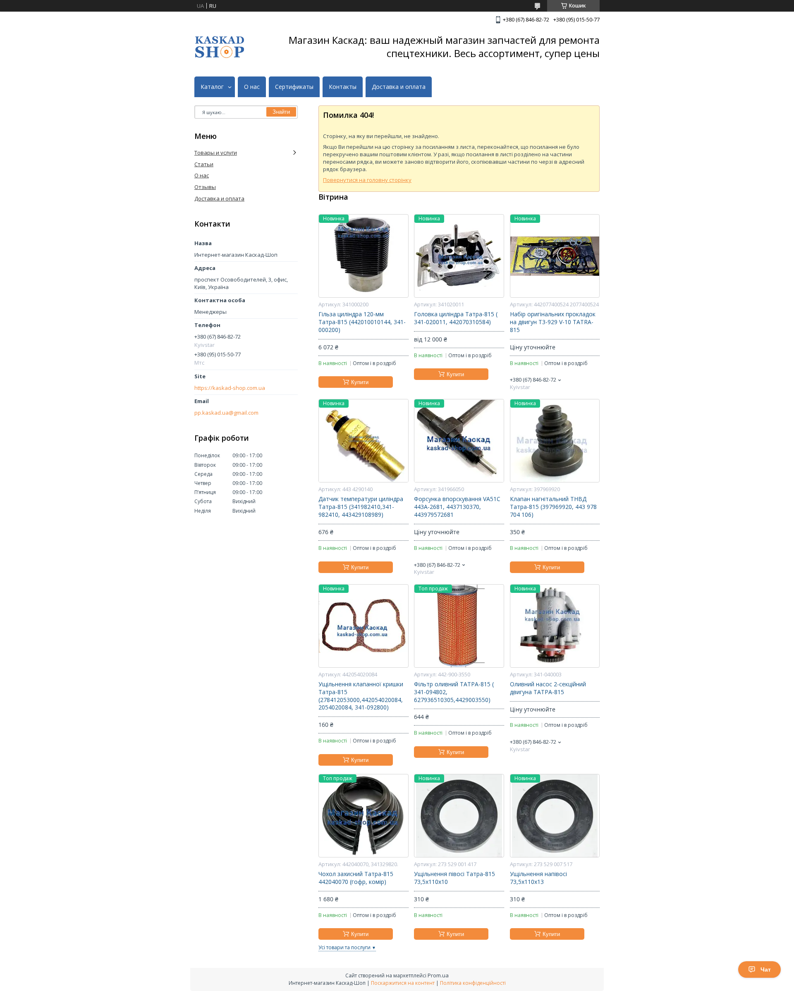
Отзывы (205, 187)
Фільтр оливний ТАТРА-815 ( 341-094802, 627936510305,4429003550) (454, 692)
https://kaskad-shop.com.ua (229, 388)
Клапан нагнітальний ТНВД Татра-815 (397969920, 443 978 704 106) (553, 506)
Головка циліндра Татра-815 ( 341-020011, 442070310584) (455, 318)
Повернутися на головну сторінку (367, 180)
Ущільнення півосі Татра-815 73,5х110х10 (454, 878)
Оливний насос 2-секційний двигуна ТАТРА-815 (548, 688)
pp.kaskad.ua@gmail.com (226, 412)
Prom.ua (438, 975)
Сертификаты (294, 87)
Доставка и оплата (399, 87)
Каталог (212, 87)
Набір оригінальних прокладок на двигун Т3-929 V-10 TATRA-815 (553, 322)
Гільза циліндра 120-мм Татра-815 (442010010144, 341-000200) (362, 322)
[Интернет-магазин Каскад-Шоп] (219, 47)
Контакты (342, 87)
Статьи (203, 164)
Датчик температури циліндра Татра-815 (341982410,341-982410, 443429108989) (360, 506)
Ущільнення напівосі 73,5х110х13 (538, 878)
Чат (766, 969)
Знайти (281, 112)
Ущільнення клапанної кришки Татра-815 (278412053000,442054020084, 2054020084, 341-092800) (360, 696)
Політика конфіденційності (473, 982)
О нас (252, 87)
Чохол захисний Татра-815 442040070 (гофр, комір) (355, 878)
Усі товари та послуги (344, 947)
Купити (359, 382)
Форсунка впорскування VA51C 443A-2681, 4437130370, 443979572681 (457, 506)
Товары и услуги (215, 152)
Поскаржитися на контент (403, 982)
